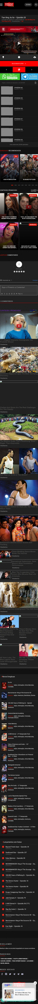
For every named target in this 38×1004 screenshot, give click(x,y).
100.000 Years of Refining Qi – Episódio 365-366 (21, 875)
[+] (21, 293)
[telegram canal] (14, 974)
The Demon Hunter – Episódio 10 (17, 881)
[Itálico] (4, 293)
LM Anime (30, 961)
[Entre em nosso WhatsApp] (10, 76)
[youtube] (22, 974)
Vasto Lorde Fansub (20, 958)
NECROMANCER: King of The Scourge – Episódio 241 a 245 (21, 864)
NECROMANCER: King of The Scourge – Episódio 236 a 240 (21, 869)
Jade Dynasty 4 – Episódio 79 (16, 898)
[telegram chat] (18, 974)
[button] (12, 185)
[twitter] (10, 974)
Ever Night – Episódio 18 (14, 926)
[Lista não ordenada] (14, 293)
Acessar (35, 280)
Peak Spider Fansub (18, 961)
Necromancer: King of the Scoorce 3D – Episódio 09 (21, 915)
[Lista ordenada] (11, 293)
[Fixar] (9, 293)
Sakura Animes (6, 961)
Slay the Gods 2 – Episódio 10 (16, 909)
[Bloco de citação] (16, 293)
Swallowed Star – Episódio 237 (16, 852)
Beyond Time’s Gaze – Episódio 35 (17, 847)
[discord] (6, 974)
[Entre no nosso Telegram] (29, 76)
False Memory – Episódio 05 (15, 858)
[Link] (19, 293)
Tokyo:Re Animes (6, 958)
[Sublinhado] (7, 293)
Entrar (28, 4)
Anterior (6, 69)
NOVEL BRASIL (5, 963)
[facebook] (2, 974)
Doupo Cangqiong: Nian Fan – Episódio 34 (20, 892)
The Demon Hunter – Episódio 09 (17, 886)
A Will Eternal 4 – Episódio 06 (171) (18, 903)
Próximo (31, 69)
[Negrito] (2, 293)
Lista (19, 69)
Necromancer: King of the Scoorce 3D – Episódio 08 (21, 921)
